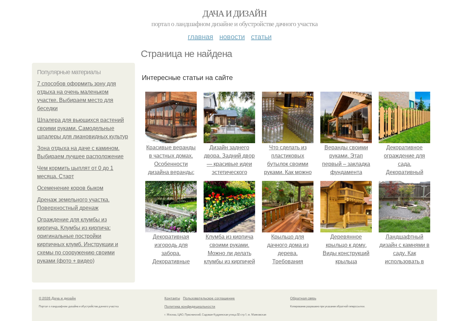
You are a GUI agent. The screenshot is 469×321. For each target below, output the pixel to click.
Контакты (172, 298)
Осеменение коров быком (70, 188)
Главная (200, 36)
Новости (232, 36)
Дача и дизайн (234, 13)
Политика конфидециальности (189, 306)
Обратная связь (303, 298)
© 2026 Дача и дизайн (57, 298)
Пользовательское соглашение (209, 298)
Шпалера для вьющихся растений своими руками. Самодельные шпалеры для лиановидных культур (82, 128)
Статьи (261, 36)
